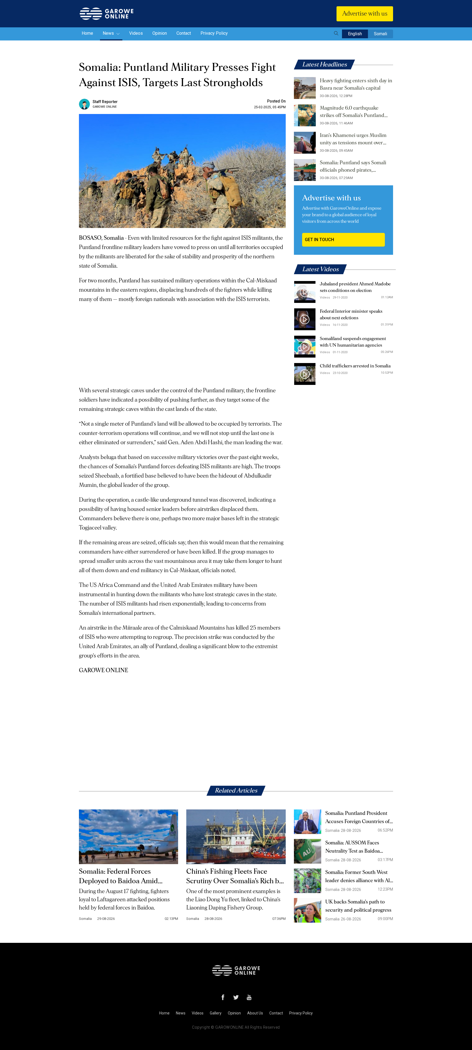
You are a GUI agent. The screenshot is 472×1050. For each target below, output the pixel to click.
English (355, 33)
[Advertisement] (182, 342)
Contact (183, 33)
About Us (255, 1013)
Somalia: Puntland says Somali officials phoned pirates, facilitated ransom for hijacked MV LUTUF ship (353, 167)
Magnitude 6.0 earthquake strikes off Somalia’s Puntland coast (352, 112)
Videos (136, 33)
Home (87, 33)
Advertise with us (364, 13)
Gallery (216, 1013)
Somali (380, 33)
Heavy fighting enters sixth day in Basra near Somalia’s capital (356, 84)
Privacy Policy (214, 33)
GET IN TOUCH (319, 239)
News (109, 33)
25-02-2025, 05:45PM (270, 107)
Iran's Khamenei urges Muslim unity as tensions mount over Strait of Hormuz (353, 140)
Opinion (159, 33)
